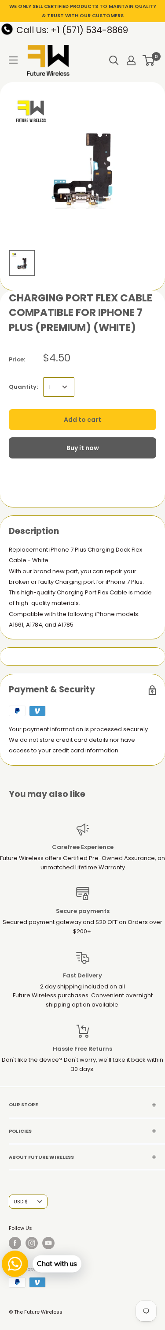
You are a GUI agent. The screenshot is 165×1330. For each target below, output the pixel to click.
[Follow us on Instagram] (32, 1243)
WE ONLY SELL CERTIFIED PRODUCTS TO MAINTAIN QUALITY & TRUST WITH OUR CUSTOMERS (82, 11)
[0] (148, 60)
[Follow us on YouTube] (48, 1243)
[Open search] (114, 60)
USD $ (21, 1201)
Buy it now (82, 447)
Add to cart (82, 419)
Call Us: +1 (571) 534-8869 (72, 30)
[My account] (131, 60)
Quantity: (23, 387)
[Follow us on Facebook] (15, 1243)
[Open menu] (13, 60)
